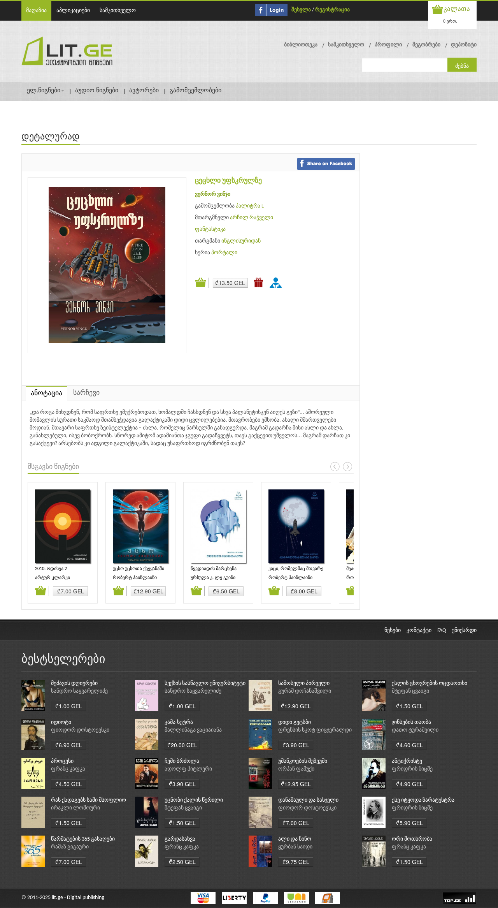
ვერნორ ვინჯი (212, 194)
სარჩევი (86, 393)
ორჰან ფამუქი (296, 769)
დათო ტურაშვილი (415, 730)
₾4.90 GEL (409, 784)
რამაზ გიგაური (70, 847)
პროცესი (62, 761)
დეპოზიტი (464, 45)
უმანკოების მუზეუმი (302, 761)
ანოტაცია (46, 393)
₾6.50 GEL (226, 591)
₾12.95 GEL (296, 784)
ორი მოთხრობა (412, 839)
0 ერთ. (450, 21)
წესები (392, 630)
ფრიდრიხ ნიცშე (412, 769)
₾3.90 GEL (295, 745)
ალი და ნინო (294, 839)
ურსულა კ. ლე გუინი (213, 577)
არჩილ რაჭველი (251, 218)
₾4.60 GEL (409, 745)
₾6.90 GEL (68, 745)
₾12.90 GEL (148, 591)
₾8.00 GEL (304, 591)
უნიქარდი (464, 630)
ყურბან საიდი (295, 847)
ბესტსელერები (63, 660)
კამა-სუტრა (179, 722)
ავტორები (144, 91)
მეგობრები (426, 45)
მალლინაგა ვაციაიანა (193, 730)
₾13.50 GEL (230, 283)
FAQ (441, 630)
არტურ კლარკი (52, 577)
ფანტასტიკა (210, 229)
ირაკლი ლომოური (75, 808)
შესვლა (301, 10)
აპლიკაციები (73, 11)
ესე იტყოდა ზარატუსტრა (423, 800)
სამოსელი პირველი (304, 683)
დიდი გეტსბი (294, 722)
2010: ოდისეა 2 (51, 569)
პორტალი (224, 253)
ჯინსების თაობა (411, 722)
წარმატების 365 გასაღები (83, 839)
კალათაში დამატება (202, 283)
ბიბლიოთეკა (300, 45)
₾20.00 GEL (182, 745)
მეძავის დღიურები (74, 683)
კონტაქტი (419, 630)
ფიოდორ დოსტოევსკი (80, 730)
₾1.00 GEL (68, 706)
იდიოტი (61, 722)
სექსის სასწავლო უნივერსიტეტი (205, 683)
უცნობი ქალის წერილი (194, 800)
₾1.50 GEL (409, 706)
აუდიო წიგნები (96, 91)
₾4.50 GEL (68, 784)
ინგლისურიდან (241, 241)
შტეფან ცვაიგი (410, 691)
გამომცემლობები (195, 91)
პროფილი (388, 45)
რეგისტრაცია (332, 10)
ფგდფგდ (277, 282)
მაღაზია (36, 11)
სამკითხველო (118, 11)
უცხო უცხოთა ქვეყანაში (138, 569)
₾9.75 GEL (295, 862)
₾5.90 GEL (409, 823)
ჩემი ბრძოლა (182, 761)
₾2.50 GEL (182, 862)
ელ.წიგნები (43, 91)
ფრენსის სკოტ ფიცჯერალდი (315, 730)
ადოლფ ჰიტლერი (188, 769)
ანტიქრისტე (407, 761)
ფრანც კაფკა (68, 769)
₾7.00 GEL (70, 591)
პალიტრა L (250, 206)
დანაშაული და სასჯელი (308, 800)
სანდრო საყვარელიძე (79, 691)
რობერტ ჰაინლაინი (135, 577)
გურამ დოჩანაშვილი (304, 691)
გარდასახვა (180, 839)
